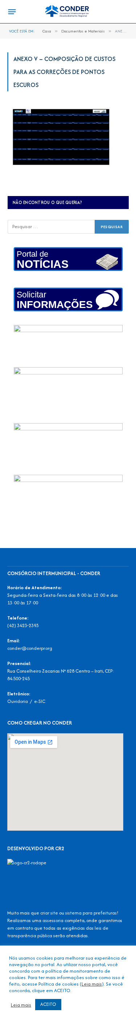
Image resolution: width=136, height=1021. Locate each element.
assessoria (52, 920)
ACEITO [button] (48, 1004)
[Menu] (12, 11)
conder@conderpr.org (29, 648)
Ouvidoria (17, 701)
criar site (49, 912)
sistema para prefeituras (91, 912)
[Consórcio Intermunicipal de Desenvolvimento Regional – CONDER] (68, 11)
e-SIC (39, 701)
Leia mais (92, 984)
